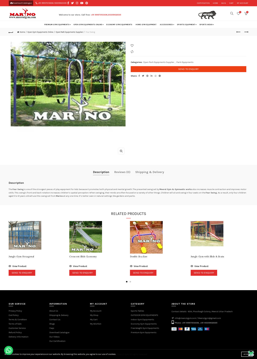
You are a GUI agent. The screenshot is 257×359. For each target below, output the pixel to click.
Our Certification (57, 341)
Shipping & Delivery (149, 172)
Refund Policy (15, 332)
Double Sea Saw (138, 256)
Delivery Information (18, 337)
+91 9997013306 (99, 15)
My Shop (94, 315)
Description (101, 172)
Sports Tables (137, 311)
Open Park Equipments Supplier (69, 32)
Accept (247, 354)
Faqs (51, 328)
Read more (17, 266)
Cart (231, 3)
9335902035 (60, 3)
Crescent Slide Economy (83, 256)
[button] (8, 350)
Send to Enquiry (188, 69)
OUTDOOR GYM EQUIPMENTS (144, 315)
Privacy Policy (15, 311)
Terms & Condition (18, 319)
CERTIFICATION (203, 3)
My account (242, 3)
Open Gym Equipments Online (87, 24)
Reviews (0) (122, 172)
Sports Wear (206, 24)
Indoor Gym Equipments (142, 319)
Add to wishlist (141, 45)
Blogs (52, 324)
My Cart (94, 319)
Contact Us (54, 319)
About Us (53, 311)
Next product (246, 32)
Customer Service (17, 328)
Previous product (238, 32)
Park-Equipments (184, 62)
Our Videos (54, 337)
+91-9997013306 (46, 3)
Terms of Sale (15, 324)
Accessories (166, 24)
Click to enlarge (121, 151)
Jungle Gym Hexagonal (21, 256)
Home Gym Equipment (146, 24)
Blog (223, 3)
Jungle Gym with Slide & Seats (207, 256)
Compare (138, 51)
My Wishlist (95, 324)
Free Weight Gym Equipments (145, 328)
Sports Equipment (186, 24)
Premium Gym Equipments (56, 24)
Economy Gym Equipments (119, 24)
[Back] (11, 32)
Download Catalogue (22, 3)
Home (215, 3)
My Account (95, 311)
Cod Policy (14, 315)
